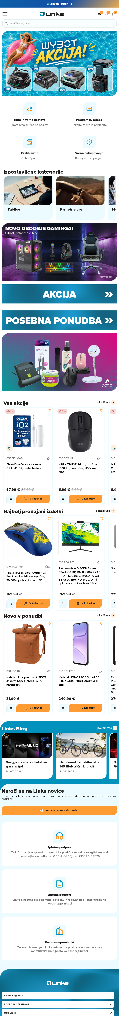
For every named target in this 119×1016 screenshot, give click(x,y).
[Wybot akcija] (59, 63)
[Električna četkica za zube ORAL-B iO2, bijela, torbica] (28, 457)
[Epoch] (59, 252)
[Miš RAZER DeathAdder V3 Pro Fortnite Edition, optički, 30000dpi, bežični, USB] (28, 563)
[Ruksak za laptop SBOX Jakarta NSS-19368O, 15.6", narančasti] (28, 668)
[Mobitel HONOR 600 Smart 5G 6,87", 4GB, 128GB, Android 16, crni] (80, 668)
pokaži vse (103, 402)
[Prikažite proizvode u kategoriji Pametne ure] (80, 197)
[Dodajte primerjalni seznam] (10, 499)
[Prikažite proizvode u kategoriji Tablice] (28, 197)
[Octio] (59, 362)
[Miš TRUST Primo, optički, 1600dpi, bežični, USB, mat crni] (80, 457)
